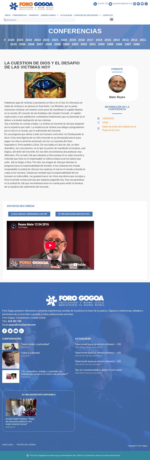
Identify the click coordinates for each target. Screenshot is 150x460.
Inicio (7, 15)
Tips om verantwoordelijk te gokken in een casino (98, 370)
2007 (40, 44)
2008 (31, 44)
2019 (72, 39)
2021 (55, 39)
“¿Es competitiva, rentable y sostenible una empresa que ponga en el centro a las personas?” (44, 372)
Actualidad (66, 15)
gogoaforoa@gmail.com (122, 3)
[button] (111, 19)
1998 (119, 44)
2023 (37, 39)
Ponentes (34, 15)
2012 (134, 39)
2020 (64, 39)
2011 (143, 39)
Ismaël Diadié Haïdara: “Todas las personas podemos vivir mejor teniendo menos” (20, 421)
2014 (116, 39)
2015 (108, 39)
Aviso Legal (7, 445)
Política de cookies (26, 445)
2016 (99, 39)
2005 (57, 44)
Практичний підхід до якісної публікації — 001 (98, 344)
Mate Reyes (117, 97)
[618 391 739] (95, 4)
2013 (125, 39)
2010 (13, 44)
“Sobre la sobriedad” (30, 353)
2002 (84, 44)
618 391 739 (103, 3)
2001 (92, 44)
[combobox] (39, 20)
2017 (90, 39)
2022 (46, 39)
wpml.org (53, 455)
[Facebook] (134, 3)
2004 (66, 44)
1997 (128, 44)
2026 (11, 39)
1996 (136, 44)
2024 (28, 39)
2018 (81, 39)
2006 (48, 44)
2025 (20, 39)
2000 (101, 44)
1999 (110, 44)
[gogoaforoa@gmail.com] (110, 4)
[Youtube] (142, 3)
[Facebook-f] (4, 330)
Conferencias (20, 15)
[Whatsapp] (146, 3)
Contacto (108, 15)
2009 (22, 44)
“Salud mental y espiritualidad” (35, 344)
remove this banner (112, 455)
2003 (75, 44)
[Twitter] (138, 3)
